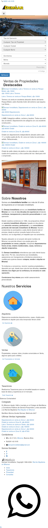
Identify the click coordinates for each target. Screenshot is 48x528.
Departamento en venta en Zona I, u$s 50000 (18, 429)
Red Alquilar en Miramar (26, 410)
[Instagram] (6, 456)
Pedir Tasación (7, 395)
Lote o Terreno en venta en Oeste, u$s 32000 (18, 424)
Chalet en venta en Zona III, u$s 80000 (15, 131)
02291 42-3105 (8, 1)
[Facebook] (6, 451)
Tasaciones (10, 470)
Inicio (8, 468)
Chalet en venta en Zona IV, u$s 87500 (15, 431)
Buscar (5, 75)
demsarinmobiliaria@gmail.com (19, 445)
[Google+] (7, 454)
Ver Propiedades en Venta (10, 359)
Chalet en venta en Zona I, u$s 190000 (15, 148)
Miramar (20, 438)
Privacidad (10, 472)
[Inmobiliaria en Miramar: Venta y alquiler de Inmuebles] (13, 7)
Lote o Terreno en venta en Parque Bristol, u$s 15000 (21, 96)
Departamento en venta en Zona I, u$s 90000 (18, 115)
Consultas (9, 474)
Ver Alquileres (6, 323)
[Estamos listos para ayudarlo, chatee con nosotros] (24, 524)
